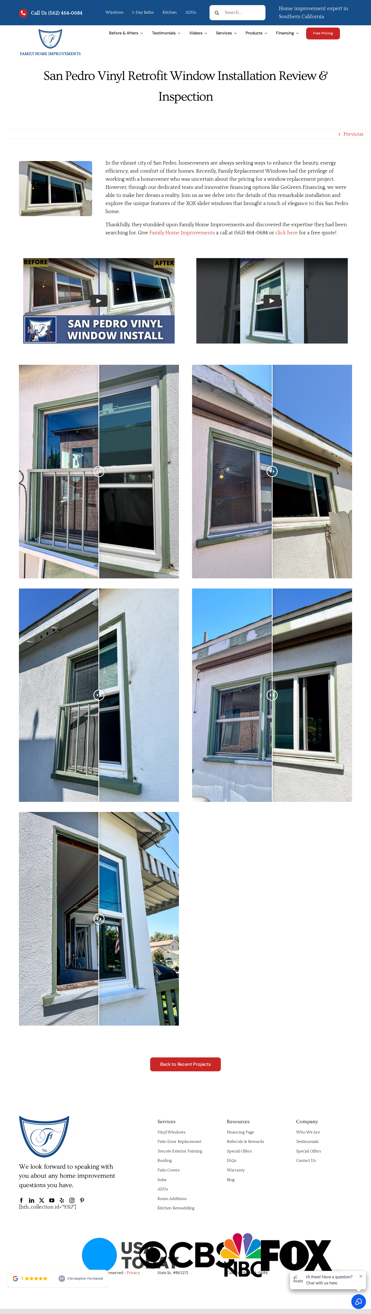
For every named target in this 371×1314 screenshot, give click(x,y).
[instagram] (71, 1200)
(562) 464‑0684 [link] (65, 13)
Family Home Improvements (182, 233)
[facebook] (21, 1200)
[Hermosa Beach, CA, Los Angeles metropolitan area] (50, 31)
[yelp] (61, 1200)
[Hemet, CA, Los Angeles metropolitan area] (44, 1118)
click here (286, 233)
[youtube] (51, 1200)
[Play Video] (99, 301)
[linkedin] (31, 1200)
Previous (353, 134)
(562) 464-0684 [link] (254, 1273)
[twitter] (41, 1200)
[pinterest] (82, 1200)
